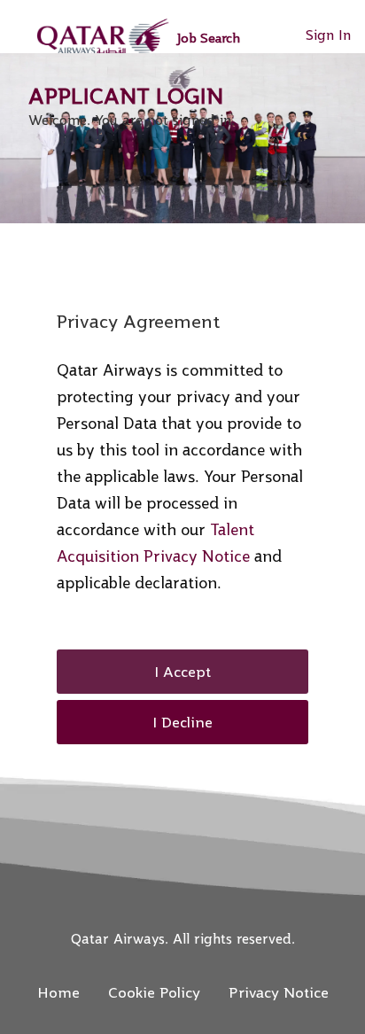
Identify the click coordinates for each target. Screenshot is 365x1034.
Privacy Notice (279, 992)
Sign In (328, 35)
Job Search (208, 37)
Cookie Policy (154, 992)
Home (58, 992)
